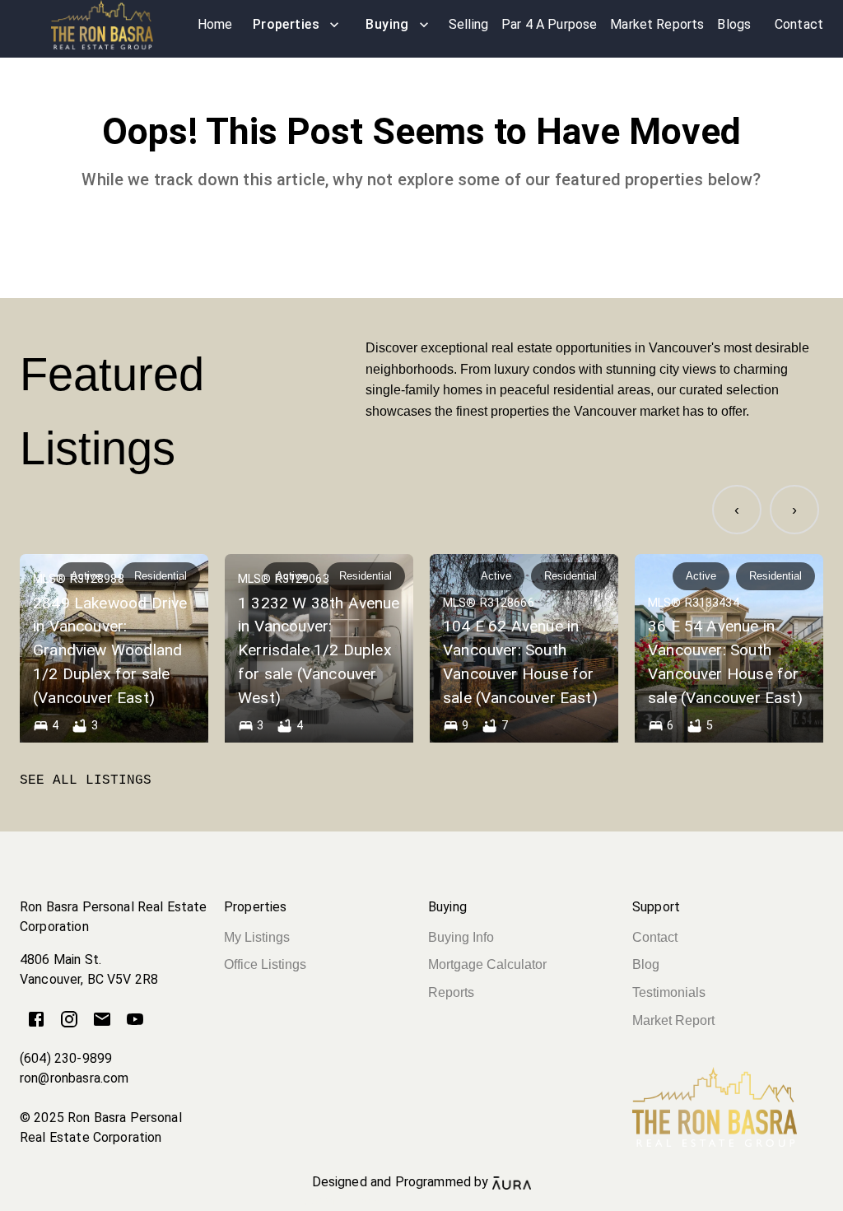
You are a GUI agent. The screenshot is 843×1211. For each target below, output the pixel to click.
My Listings (257, 937)
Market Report (673, 1020)
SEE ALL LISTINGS (85, 780)
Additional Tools (421, 1201)
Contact (655, 937)
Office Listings (265, 964)
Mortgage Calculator (487, 964)
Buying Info (461, 937)
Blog (645, 964)
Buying (387, 24)
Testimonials (669, 992)
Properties (286, 24)
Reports (451, 992)
